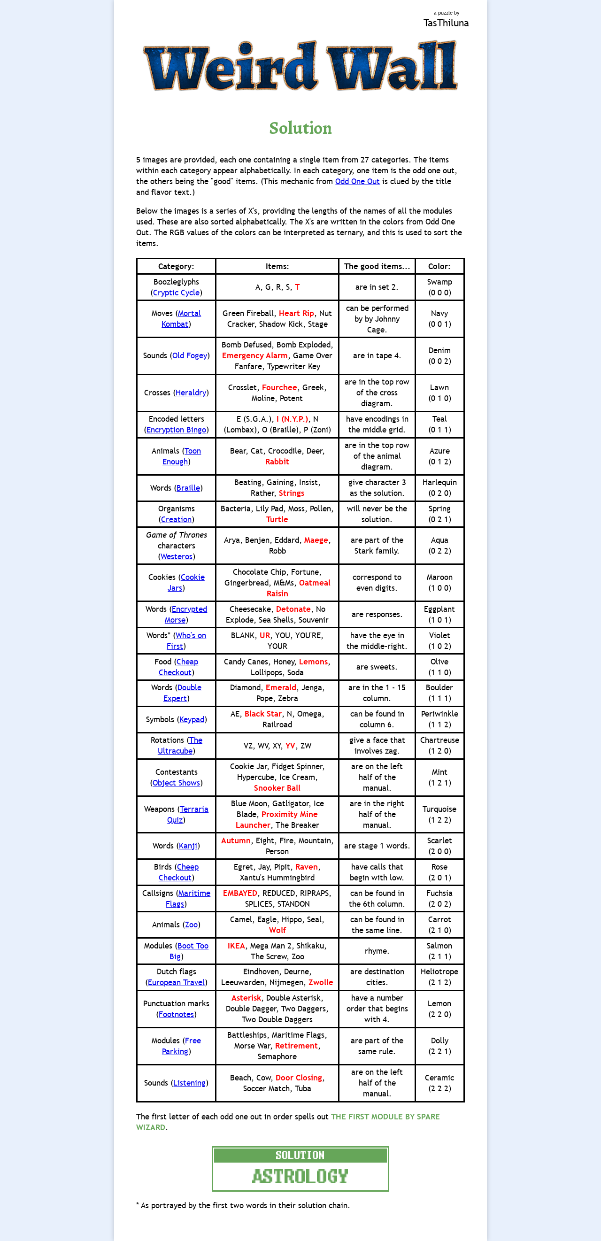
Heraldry (191, 392)
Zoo (191, 924)
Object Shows (176, 783)
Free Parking (181, 1046)
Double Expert (182, 693)
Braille (188, 488)
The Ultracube (180, 745)
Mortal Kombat (181, 319)
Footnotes (176, 1014)
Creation (176, 519)
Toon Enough (181, 456)
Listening (189, 1083)
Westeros (177, 556)
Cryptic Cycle (176, 292)
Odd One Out (357, 181)
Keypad (191, 719)
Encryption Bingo (176, 429)
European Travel (176, 982)
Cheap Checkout (179, 667)
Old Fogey (189, 355)
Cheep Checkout (179, 872)
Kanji (188, 845)
